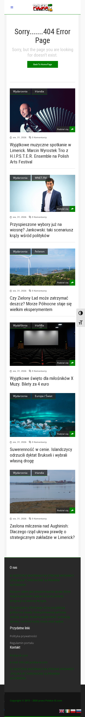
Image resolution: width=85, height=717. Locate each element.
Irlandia (39, 91)
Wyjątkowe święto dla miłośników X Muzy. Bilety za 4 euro (41, 381)
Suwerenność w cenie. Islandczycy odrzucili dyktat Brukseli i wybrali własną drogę (41, 455)
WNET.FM (41, 178)
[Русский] (79, 710)
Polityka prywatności (23, 636)
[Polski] (73, 710)
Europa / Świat (43, 396)
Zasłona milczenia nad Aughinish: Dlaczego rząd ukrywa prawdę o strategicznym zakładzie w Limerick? (42, 531)
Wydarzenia (20, 91)
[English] (62, 710)
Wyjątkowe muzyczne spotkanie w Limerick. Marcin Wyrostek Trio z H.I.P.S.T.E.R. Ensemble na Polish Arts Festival (40, 153)
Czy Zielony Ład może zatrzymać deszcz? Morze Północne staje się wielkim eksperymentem (41, 303)
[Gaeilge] (67, 710)
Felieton (39, 251)
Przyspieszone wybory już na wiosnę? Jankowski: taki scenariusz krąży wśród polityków (41, 230)
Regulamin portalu (22, 643)
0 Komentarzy (39, 137)
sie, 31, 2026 (19, 137)
